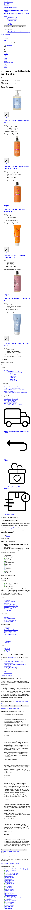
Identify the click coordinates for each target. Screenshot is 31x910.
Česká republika (18, 897)
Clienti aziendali (8, 609)
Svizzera (12, 893)
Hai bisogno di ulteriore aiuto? (11, 607)
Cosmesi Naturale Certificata (11, 630)
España (11, 876)
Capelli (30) (13, 376)
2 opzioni (6, 205)
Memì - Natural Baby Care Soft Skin (13, 404)
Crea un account (8, 45)
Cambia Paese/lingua (18, 654)
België (10, 903)
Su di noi (6, 639)
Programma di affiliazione (10, 634)
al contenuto (7, 3)
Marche (6, 370)
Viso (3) (12, 373)
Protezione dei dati (8, 663)
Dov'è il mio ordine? (12, 17)
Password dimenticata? (9, 618)
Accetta (3, 705)
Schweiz (12, 890)
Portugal (12, 905)
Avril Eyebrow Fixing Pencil (11, 400)
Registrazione (7, 617)
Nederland (13, 900)
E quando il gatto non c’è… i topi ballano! (14, 389)
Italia (9, 871)
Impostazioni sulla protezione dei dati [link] (13, 668)
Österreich (13, 870)
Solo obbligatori (10, 705)
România (12, 880)
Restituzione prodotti (12, 19)
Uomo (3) (12, 377)
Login (5, 40)
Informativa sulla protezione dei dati (10, 708)
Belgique (12, 902)
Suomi (10, 887)
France (10, 879)
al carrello (6, 5)
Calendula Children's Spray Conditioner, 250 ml (16, 167)
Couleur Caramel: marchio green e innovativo (15, 392)
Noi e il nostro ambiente (10, 631)
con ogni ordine (16, 13)
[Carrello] (17, 50)
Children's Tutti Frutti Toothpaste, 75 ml (14, 256)
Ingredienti (6, 628)
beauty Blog (7, 627)
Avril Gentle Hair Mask (10, 403)
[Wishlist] (5, 48)
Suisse (10, 892)
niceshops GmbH (12, 657)
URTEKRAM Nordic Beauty (14, 372)
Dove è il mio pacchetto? (10, 620)
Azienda (6, 671)
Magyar (11, 886)
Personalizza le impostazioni (21, 705)
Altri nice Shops (8, 673)
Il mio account (7, 610)
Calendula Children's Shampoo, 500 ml (14, 210)
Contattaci (9, 23)
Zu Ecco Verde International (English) (10, 863)
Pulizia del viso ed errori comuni (12, 388)
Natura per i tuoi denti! (9, 391)
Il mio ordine (7, 600)
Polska (10, 884)
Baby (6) (12, 379)
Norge (10, 908)
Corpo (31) (13, 374)
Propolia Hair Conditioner (10, 402)
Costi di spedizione (12, 20)
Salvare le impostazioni (6, 849)
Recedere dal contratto (6, 675)
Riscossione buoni (8, 621)
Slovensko (13, 896)
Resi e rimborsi (7, 603)
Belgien (11, 906)
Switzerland (14, 895)
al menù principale (8, 2)
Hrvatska (12, 883)
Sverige (11, 882)
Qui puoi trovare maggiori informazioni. (11, 528)
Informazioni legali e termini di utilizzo (13, 661)
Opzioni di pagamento (12, 21)
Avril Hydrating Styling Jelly (11, 399)
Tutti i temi (9, 24)
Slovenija (12, 877)
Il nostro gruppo (8, 641)
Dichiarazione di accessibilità (11, 667)
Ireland (10, 899)
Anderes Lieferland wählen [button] (7, 866)
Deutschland (15, 873)
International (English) (22, 869)
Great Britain (15, 874)
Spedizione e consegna (9, 601)
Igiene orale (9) (14, 380)
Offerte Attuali (7, 633)
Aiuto (5, 16)
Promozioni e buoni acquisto (11, 606)
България (12, 889)
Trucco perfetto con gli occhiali (11, 387)
